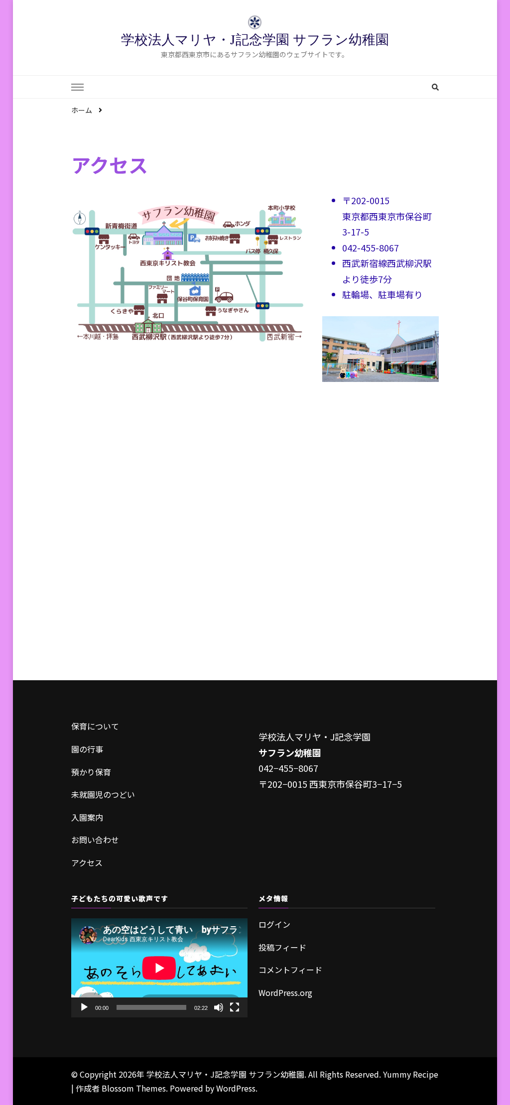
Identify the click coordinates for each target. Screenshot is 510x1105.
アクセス (87, 862)
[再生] (84, 1007)
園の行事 (87, 749)
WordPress (235, 1088)
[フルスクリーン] (235, 1007)
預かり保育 (91, 772)
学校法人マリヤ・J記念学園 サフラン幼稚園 (255, 39)
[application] (159, 967)
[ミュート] (219, 1007)
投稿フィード (282, 947)
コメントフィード (290, 970)
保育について (95, 726)
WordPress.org (285, 992)
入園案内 (87, 817)
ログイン (274, 924)
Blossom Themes (134, 1088)
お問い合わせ (95, 840)
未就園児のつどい (103, 794)
